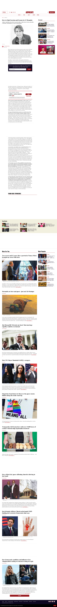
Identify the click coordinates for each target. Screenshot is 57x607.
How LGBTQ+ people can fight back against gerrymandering (50, 42)
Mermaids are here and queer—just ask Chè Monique (18, 291)
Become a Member (28, 94)
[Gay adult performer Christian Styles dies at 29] (42, 261)
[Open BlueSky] (11, 12)
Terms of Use (21, 605)
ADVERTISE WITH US (16, 601)
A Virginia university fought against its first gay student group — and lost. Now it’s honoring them (50, 286)
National (48, 254)
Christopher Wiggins (5, 328)
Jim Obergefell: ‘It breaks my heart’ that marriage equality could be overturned (17, 326)
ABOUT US (6, 601)
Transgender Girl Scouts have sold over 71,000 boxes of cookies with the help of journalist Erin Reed (19, 427)
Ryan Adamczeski (4, 430)
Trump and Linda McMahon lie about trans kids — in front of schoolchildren (50, 269)
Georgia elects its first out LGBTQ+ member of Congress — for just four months (51, 31)
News (24, 14)
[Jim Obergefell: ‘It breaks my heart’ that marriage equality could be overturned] (19, 339)
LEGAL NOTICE (34, 601)
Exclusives (5, 17)
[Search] (47, 12)
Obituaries (48, 260)
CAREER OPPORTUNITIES (10, 601)
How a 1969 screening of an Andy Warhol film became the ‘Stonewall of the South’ (14, 225)
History (34, 14)
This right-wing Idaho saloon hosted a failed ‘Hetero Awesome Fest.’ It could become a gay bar (50, 26)
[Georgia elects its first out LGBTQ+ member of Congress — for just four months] (42, 30)
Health (29, 14)
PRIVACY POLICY (21, 601)
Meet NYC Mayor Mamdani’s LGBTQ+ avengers (16, 360)
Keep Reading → (19, 287)
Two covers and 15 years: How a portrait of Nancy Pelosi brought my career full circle (19, 256)
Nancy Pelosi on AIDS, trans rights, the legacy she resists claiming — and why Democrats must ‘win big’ (32, 230)
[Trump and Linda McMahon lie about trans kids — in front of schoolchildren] (42, 267)
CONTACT (3, 601)
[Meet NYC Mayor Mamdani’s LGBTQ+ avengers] (19, 373)
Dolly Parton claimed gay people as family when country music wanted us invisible (50, 280)
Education (48, 282)
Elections (48, 28)
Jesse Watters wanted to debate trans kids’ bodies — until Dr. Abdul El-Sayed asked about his (51, 257)
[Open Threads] (13, 12)
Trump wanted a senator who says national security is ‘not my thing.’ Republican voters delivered (51, 274)
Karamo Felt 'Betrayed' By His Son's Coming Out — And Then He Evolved (14, 229)
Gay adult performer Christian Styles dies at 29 (50, 262)
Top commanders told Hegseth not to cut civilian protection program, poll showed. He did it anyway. (50, 37)
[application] (46, 49)
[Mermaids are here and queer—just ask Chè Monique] (19, 304)
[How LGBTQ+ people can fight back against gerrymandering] (42, 41)
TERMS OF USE (30, 601)
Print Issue (48, 39)
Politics (19, 14)
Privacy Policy (15, 605)
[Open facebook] (9, 12)
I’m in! (29, 69)
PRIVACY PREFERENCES (25, 601)
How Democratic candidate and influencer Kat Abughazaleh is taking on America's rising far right (17, 560)
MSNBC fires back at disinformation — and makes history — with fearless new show (50, 225)
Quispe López (4, 362)
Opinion (38, 14)
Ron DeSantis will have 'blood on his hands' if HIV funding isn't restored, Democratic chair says (17, 512)
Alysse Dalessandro (4, 397)
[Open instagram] (15, 12)
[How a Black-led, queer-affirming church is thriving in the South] (19, 489)
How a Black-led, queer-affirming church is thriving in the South (18, 475)
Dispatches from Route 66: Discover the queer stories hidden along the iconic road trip (18, 394)
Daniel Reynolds (4, 293)
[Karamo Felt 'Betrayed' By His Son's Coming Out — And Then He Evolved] (5, 229)
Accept (55, 605)
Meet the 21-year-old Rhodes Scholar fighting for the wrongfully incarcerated (32, 225)
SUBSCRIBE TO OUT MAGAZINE (4, 12)
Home (3, 17)
